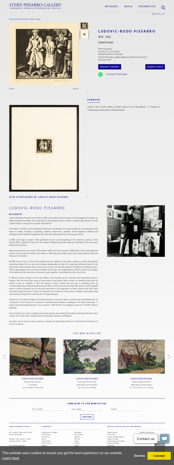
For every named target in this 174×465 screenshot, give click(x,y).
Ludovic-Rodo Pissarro (32, 378)
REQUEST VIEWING (109, 66)
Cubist (76, 441)
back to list (158, 14)
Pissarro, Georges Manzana (115, 437)
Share (76, 89)
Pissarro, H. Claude (112, 439)
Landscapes (77, 432)
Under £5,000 (46, 441)
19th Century (46, 437)
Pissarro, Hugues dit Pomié (115, 441)
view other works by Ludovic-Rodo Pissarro (39, 197)
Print (11, 89)
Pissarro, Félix (111, 435)
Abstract (44, 446)
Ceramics (77, 437)
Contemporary (46, 435)
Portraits (77, 443)
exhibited (93, 99)
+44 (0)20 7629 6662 (116, 74)
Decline (139, 455)
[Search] (163, 6)
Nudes (76, 446)
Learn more (10, 458)
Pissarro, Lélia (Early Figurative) (113, 444)
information (147, 6)
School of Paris (46, 443)
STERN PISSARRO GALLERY (19, 426)
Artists (44, 439)
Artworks (111, 6)
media (128, 6)
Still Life (77, 439)
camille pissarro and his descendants (124, 426)
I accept (159, 455)
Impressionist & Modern (50, 432)
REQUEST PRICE (155, 66)
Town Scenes (35, 19)
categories (46, 426)
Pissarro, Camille (112, 432)
